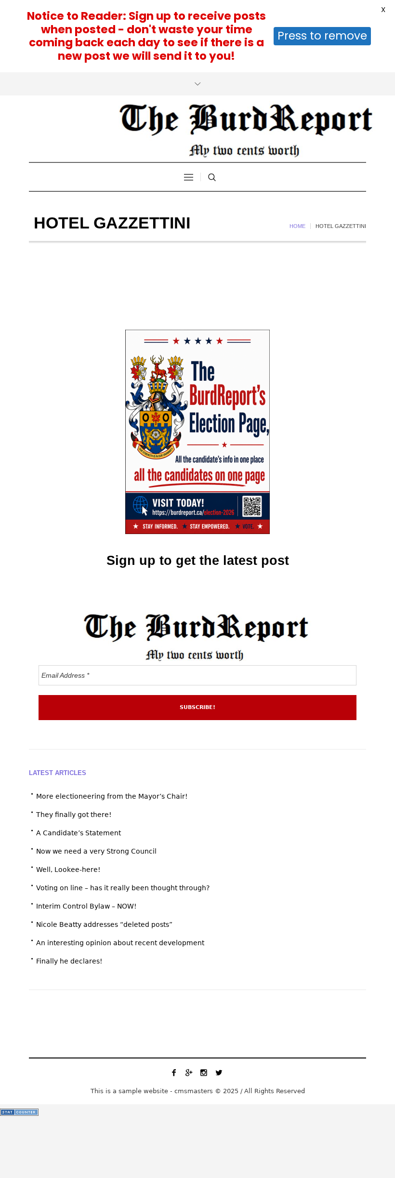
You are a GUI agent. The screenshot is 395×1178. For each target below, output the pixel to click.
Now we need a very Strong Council (96, 851)
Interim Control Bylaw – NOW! (86, 906)
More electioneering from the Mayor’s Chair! (112, 796)
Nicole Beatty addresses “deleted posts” (104, 924)
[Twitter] (218, 1072)
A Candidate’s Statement (78, 833)
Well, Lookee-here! (68, 869)
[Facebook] (174, 1072)
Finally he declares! (69, 961)
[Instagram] (204, 1072)
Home (297, 226)
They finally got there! (74, 814)
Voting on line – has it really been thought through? (123, 888)
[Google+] (189, 1072)
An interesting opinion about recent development (120, 943)
